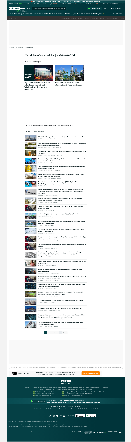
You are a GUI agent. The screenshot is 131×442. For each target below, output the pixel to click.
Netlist (52, 210)
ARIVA (53, 421)
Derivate (59, 14)
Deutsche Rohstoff (56, 178)
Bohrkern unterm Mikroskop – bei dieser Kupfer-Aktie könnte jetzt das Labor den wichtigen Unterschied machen (83, 18)
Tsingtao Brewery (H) (56, 155)
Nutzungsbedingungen (85, 411)
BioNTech (52, 233)
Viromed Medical (55, 280)
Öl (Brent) (52, 139)
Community (18, 14)
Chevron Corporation (54, 310)
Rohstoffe (66, 14)
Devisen (80, 14)
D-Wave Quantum (56, 147)
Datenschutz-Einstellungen (70, 411)
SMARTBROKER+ (88, 393)
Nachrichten (27, 14)
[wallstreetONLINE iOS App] (80, 417)
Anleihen (52, 14)
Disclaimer (51, 411)
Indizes (35, 14)
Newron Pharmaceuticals (57, 319)
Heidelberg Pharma (55, 241)
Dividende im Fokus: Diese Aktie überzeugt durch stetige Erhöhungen (68, 83)
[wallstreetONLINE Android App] (91, 417)
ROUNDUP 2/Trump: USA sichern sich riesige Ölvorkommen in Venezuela (60, 300)
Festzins (87, 14)
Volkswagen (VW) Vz (56, 186)
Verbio (52, 218)
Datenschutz (58, 411)
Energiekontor (54, 202)
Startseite (11, 47)
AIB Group (53, 288)
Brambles (53, 265)
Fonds (41, 14)
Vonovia (52, 258)
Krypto (74, 14)
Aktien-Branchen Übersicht (59, 406)
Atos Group (53, 248)
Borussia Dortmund (55, 296)
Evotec (53, 163)
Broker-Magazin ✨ (97, 14)
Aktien (11, 14)
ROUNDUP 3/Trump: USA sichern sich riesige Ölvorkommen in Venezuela (60, 137)
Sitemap (70, 406)
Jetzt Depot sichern (38, 401)
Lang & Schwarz (54, 273)
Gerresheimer (54, 326)
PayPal (52, 225)
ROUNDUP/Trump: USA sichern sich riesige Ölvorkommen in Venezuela (60, 308)
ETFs (46, 14)
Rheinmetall (53, 195)
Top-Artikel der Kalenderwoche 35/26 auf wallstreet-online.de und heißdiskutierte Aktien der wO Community (37, 86)
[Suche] (64, 8)
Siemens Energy (55, 170)
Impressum (44, 411)
